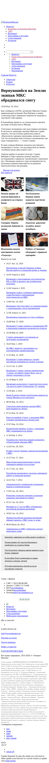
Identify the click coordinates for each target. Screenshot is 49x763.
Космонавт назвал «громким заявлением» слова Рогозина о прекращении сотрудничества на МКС (25, 294)
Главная (4, 75)
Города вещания (8, 642)
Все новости (6, 172)
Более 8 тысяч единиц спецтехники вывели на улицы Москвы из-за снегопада (27, 396)
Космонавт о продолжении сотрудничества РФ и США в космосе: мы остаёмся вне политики (25, 281)
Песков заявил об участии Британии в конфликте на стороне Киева (21, 543)
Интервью (12, 33)
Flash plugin (10, 761)
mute (8, 733)
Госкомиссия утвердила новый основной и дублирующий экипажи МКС (25, 441)
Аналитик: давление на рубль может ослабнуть (25, 537)
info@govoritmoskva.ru (23, 592)
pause (8, 731)
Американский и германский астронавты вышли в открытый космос (24, 485)
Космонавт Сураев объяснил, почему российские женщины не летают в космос (25, 360)
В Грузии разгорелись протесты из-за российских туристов (21, 567)
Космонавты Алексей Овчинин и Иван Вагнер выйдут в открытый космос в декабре (26, 269)
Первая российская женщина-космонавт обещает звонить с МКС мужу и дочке (24, 519)
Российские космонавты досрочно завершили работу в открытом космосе (26, 474)
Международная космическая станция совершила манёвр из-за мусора (23, 463)
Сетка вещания (14, 38)
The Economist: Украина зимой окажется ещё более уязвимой (24, 551)
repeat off (10, 752)
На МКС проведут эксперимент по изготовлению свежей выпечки (22, 349)
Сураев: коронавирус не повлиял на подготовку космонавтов (22, 338)
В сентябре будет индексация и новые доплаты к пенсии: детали (21, 559)
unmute (9, 736)
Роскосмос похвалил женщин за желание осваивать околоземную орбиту (24, 496)
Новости (10, 26)
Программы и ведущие (18, 36)
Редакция (12, 40)
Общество (10, 79)
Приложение (17, 71)
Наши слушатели (8, 647)
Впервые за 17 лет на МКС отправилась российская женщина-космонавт (24, 508)
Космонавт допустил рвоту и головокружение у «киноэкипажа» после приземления (27, 307)
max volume (11, 738)
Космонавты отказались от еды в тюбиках (25, 317)
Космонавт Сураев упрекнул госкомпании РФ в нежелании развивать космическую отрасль (26, 327)
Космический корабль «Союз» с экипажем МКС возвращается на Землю (25, 430)
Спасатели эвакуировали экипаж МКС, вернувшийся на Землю (24, 407)
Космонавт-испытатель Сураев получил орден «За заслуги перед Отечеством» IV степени (27, 385)
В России (10, 84)
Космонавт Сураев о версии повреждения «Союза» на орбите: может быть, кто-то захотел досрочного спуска (25, 372)
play (8, 729)
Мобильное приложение (17, 616)
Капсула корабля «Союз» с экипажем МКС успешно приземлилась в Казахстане (25, 418)
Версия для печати (11, 170)
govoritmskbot (17, 588)
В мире (9, 82)
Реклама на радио (9, 638)
